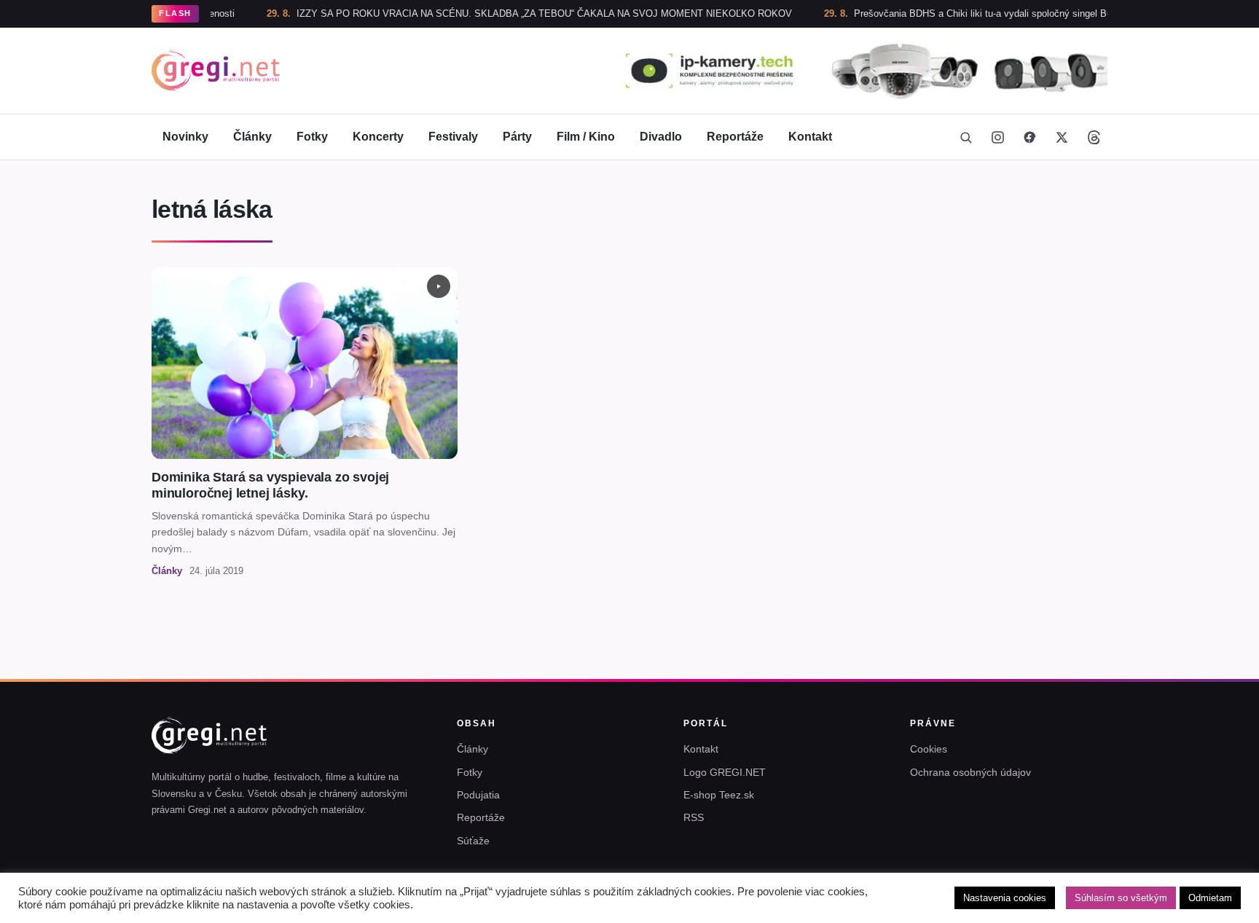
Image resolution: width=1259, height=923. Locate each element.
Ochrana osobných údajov (970, 772)
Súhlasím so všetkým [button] (1121, 897)
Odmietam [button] (1210, 897)
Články (252, 136)
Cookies (928, 749)
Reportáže (735, 136)
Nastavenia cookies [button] (1004, 897)
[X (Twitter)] (1061, 137)
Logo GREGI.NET (724, 772)
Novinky (185, 136)
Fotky (312, 136)
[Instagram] (997, 137)
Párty (517, 136)
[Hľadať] (965, 137)
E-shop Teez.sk (718, 795)
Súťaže (473, 841)
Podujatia (478, 795)
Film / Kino (586, 136)
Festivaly (453, 136)
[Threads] (1093, 137)
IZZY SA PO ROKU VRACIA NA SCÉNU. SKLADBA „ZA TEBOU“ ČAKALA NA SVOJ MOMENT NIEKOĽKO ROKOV (506, 13)
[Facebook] (1029, 137)
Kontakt (810, 136)
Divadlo (661, 136)
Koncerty (378, 136)
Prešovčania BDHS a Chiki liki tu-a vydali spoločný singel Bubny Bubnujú (971, 13)
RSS (693, 817)
